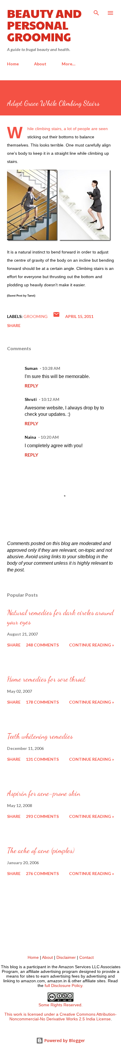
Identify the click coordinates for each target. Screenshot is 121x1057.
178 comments (42, 701)
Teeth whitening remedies (40, 736)
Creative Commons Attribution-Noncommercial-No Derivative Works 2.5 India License (63, 1016)
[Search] (96, 10)
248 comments (42, 644)
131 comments (42, 759)
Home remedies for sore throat (46, 679)
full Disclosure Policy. (64, 985)
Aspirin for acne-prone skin (43, 793)
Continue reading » (91, 644)
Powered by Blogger (64, 1040)
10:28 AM (51, 368)
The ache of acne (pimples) (40, 850)
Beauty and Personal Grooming (44, 25)
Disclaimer (66, 957)
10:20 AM (50, 437)
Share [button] (14, 325)
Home (13, 63)
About (40, 63)
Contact (86, 957)
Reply (31, 385)
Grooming (35, 316)
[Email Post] (56, 316)
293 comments (42, 816)
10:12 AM (50, 399)
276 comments (42, 873)
